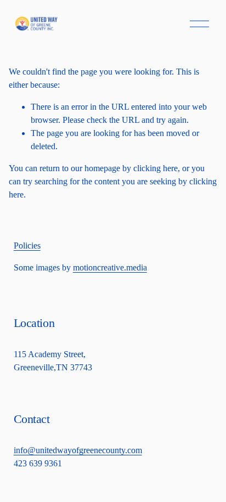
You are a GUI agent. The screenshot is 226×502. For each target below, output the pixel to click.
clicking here (155, 168)
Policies (27, 245)
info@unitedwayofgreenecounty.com (78, 450)
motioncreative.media (110, 267)
